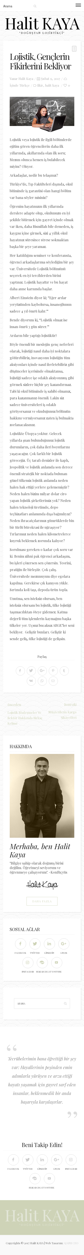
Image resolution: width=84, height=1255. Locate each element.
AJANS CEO (71, 1243)
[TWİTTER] (35, 944)
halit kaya (52, 85)
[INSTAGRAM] (28, 962)
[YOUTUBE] (56, 962)
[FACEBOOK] (20, 944)
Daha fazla (42, 901)
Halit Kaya (26, 78)
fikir (40, 85)
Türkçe (24, 85)
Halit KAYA (42, 22)
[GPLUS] (64, 944)
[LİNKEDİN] (49, 944)
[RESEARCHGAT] (42, 962)
